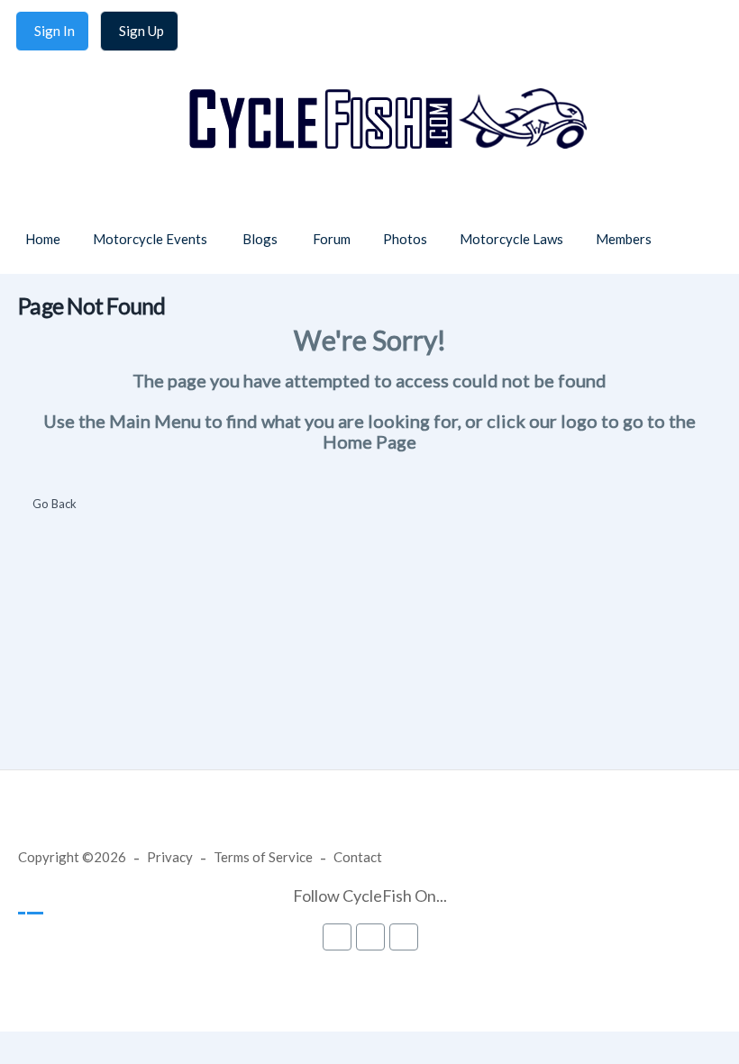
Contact (357, 857)
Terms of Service (263, 857)
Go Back (54, 503)
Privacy (170, 857)
